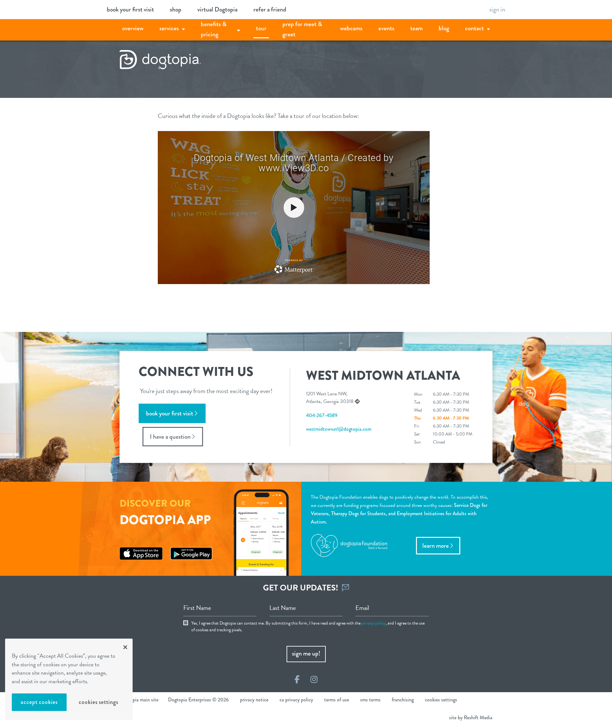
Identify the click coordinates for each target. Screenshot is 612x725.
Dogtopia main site (139, 699)
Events (386, 28)
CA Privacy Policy (296, 699)
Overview (132, 28)
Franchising (403, 699)
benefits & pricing (214, 29)
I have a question (170, 436)
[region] (69, 679)
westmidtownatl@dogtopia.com (338, 429)
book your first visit (130, 9)
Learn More (435, 545)
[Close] (125, 647)
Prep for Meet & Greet (302, 29)
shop (175, 9)
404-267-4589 (322, 415)
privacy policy (373, 623)
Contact (474, 28)
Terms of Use (336, 699)
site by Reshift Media (470, 717)
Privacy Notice (254, 699)
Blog (444, 28)
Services (169, 28)
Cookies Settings (98, 702)
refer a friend (269, 9)
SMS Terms (370, 699)
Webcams (351, 28)
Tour (261, 28)
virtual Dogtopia (217, 9)
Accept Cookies (39, 702)
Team (416, 28)
